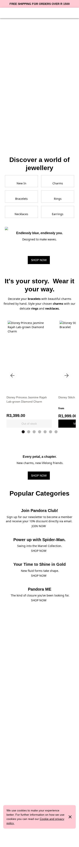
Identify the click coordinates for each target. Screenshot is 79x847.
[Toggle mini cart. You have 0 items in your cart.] (72, 12)
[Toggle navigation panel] (6, 12)
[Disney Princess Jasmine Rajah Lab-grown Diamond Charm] (29, 348)
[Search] (63, 12)
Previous (13, 375)
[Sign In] (16, 12)
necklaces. (52, 308)
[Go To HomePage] (39, 12)
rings (34, 308)
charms (58, 304)
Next (66, 375)
